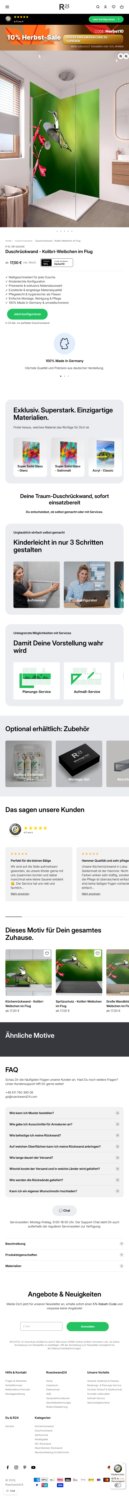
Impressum (52, 1385)
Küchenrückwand (44, 1426)
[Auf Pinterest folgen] (25, 1467)
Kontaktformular (13, 1385)
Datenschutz (53, 1389)
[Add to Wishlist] (47, 953)
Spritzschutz (41, 1434)
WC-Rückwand (43, 1443)
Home (8, 240)
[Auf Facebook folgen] (7, 1467)
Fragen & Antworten (16, 1380)
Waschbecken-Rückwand (48, 1447)
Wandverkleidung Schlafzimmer (52, 1452)
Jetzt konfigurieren (27, 314)
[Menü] (124, 1465)
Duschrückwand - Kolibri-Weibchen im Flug (57, 240)
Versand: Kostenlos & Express (103, 1380)
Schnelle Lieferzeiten (98, 1393)
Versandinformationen (58, 1398)
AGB (48, 1393)
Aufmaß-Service (96, 1398)
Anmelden (88, 1326)
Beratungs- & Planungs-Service (104, 1385)
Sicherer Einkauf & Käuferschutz (104, 1389)
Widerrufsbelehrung (57, 1406)
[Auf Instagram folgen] (16, 1467)
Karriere (9, 1426)
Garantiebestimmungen (58, 1402)
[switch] (118, 1485)
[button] (39, 894)
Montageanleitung (15, 1393)
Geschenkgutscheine (98, 1402)
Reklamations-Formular (17, 1389)
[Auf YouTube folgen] (33, 1467)
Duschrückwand (23, 240)
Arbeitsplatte (41, 1439)
